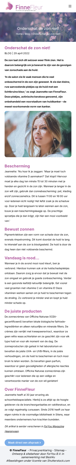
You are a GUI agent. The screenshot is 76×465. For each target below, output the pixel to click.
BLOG (8, 53)
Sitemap (59, 450)
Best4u (50, 457)
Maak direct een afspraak (23, 442)
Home (19, 33)
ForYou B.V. (54, 453)
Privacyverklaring (41, 450)
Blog (27, 33)
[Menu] (70, 6)
